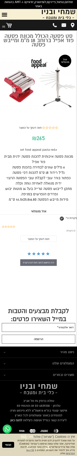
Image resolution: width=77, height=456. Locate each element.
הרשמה (38, 339)
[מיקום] (72, 25)
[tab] (38, 239)
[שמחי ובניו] (45, 14)
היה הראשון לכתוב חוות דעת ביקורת (38, 262)
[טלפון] (55, 25)
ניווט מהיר (67, 352)
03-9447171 (23, 406)
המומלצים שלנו (63, 363)
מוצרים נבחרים (63, 375)
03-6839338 (42, 406)
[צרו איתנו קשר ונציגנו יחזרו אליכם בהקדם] (64, 25)
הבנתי (8, 444)
